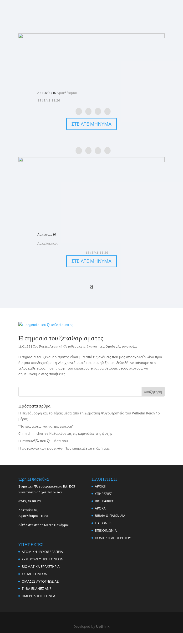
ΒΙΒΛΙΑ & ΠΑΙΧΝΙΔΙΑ (110, 515)
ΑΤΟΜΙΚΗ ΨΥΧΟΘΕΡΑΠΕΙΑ (42, 551)
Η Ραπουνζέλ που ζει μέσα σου (43, 441)
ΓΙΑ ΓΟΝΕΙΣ (103, 523)
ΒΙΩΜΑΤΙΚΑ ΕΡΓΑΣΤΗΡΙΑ (41, 566)
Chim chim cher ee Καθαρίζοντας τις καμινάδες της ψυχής (65, 433)
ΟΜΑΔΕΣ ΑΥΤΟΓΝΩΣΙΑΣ (40, 581)
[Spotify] (98, 111)
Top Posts (40, 346)
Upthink (103, 626)
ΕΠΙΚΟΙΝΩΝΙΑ (106, 530)
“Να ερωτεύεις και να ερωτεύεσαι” (45, 426)
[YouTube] (107, 111)
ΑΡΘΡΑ (100, 508)
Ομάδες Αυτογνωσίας (121, 346)
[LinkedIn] (88, 111)
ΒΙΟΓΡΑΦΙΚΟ (105, 501)
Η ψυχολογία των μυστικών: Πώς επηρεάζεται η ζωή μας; (64, 448)
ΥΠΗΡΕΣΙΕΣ (103, 493)
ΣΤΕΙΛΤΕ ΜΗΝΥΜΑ (91, 124)
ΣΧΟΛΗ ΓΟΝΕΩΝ (34, 574)
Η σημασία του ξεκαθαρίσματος (60, 337)
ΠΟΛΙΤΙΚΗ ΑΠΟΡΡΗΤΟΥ (113, 538)
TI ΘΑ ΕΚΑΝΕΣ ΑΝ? (36, 588)
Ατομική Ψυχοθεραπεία (67, 346)
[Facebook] (79, 111)
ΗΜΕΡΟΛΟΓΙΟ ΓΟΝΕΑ (38, 596)
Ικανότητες (95, 346)
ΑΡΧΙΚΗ (100, 486)
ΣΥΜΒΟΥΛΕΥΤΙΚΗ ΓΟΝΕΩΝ (42, 559)
